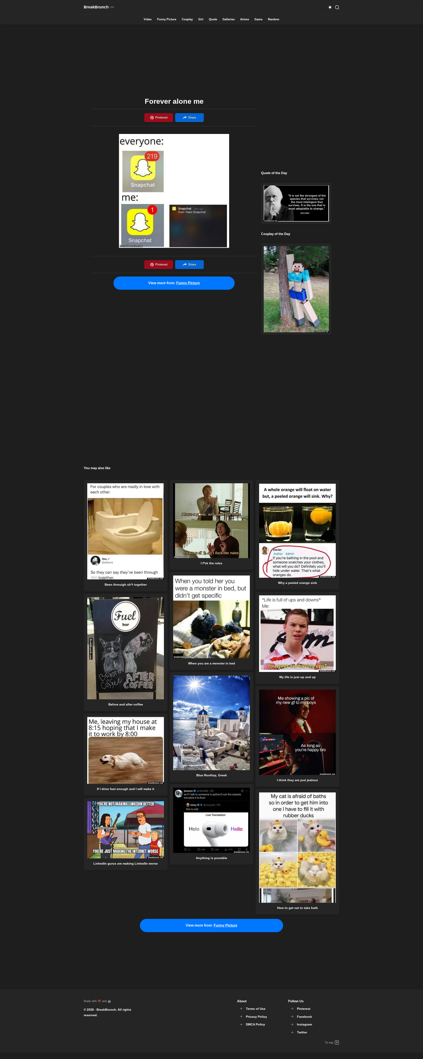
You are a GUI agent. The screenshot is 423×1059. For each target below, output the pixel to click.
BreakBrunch (106, 1009)
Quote (213, 19)
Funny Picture (166, 19)
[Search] (337, 7)
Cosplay (187, 19)
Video (148, 19)
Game (258, 19)
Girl (200, 19)
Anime (244, 19)
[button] (330, 7)
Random (273, 19)
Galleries (229, 19)
